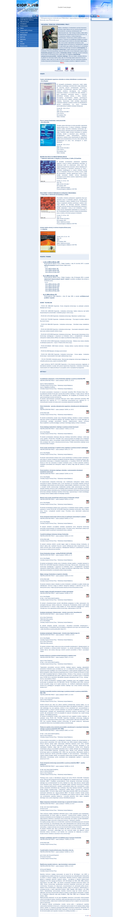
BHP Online (23, 35)
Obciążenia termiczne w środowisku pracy (52, 18)
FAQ (21, 41)
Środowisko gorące (54, 20)
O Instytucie (23, 24)
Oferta (22, 28)
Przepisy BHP (24, 32)
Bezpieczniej (23, 46)
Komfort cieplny (84, 18)
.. (40, 18)
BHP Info (22, 37)
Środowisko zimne (44, 20)
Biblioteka (23, 39)
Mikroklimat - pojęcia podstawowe (71, 18)
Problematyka (24, 26)
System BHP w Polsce (26, 30)
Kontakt (22, 43)
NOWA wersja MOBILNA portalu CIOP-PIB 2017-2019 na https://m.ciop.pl (29, 19)
